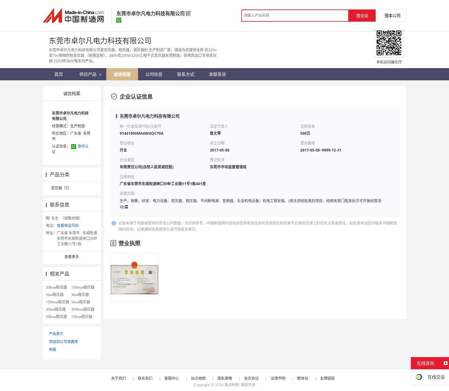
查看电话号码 (68, 225)
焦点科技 (231, 384)
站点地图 (198, 378)
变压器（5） (61, 188)
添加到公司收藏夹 (63, 341)
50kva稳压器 (56, 316)
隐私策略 (224, 378)
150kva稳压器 (57, 302)
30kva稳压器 (56, 287)
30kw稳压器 (56, 309)
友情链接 (327, 378)
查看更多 (71, 256)
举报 (52, 349)
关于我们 (118, 378)
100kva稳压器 (82, 287)
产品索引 (56, 333)
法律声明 (278, 378)
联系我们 (145, 378)
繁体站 (302, 378)
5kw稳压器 (55, 294)
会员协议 (251, 378)
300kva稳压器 (82, 309)
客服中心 (171, 378)
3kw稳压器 (80, 294)
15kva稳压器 (81, 316)
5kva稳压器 (80, 302)
